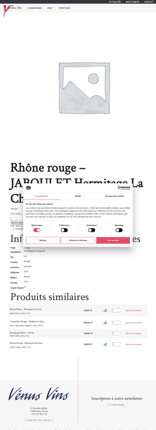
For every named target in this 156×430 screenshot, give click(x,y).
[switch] (64, 230)
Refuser (43, 240)
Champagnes (34, 8)
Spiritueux (64, 8)
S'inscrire (117, 404)
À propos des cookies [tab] (114, 196)
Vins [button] (49, 8)
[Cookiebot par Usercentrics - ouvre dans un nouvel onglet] (119, 188)
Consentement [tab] (41, 196)
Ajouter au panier (19, 222)
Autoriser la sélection (78, 240)
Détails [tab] (78, 196)
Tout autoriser (113, 240)
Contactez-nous (39, 420)
